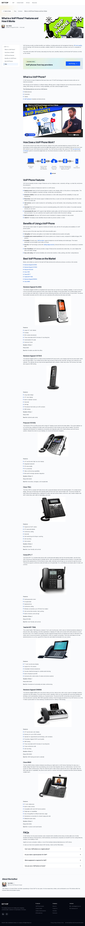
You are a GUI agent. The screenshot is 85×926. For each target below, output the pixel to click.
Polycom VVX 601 (28, 269)
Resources (34, 2)
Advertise (55, 910)
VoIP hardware (27, 99)
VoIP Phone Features (9, 55)
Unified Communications (41, 910)
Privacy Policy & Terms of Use (57, 922)
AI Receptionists (39, 913)
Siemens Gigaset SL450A (30, 264)
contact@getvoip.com (76, 906)
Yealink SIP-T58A (28, 276)
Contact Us (55, 908)
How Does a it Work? (9, 52)
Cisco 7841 (27, 272)
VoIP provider (40, 240)
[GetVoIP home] (5, 3)
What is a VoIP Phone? (10, 49)
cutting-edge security (49, 244)
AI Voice (28, 2)
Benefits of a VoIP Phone (10, 58)
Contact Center (20, 2)
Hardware (20, 11)
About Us (55, 906)
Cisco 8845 (27, 281)
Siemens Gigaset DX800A (30, 279)
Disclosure (55, 913)
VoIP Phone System (40, 906)
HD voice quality (78, 45)
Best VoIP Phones (9, 61)
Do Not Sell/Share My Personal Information (74, 922)
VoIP (13, 2)
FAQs (6, 64)
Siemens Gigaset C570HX (30, 267)
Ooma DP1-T (27, 274)
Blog (15, 11)
